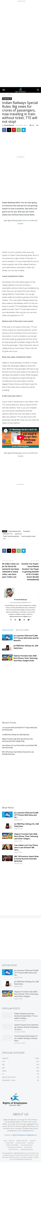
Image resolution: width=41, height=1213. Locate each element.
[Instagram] (16, 620)
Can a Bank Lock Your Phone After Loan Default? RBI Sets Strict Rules (19, 746)
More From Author (22, 630)
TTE (4, 539)
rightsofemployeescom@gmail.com (25, 1135)
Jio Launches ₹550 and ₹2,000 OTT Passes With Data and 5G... (26, 815)
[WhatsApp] (19, 130)
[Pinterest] (14, 130)
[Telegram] (23, 130)
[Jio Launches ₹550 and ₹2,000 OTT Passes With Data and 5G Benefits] (7, 638)
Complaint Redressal (26, 1149)
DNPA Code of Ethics (13, 1145)
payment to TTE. (8, 534)
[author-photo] (20, 593)
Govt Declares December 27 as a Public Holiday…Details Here (25, 1038)
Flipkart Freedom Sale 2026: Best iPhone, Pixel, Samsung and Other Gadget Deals (25, 658)
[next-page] (6, 666)
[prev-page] (3, 666)
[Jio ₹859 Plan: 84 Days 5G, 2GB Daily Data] (7, 648)
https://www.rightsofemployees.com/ (20, 602)
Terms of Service (13, 1149)
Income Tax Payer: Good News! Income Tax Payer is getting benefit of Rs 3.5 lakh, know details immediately (30, 571)
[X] (9, 130)
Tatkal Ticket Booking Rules (11, 536)
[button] (3, 90)
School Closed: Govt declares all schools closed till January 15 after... (26, 1027)
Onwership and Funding (15, 1147)
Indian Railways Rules (15, 531)
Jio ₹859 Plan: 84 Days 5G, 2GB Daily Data (15, 734)
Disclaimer (31, 1143)
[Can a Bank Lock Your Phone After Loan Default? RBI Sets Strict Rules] (7, 847)
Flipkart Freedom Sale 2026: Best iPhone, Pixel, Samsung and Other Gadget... (26, 836)
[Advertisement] (20, 22)
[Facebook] (4, 130)
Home (4, 95)
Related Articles (8, 630)
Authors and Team (21, 1141)
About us (11, 1141)
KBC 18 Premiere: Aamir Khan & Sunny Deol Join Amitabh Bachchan (18, 753)
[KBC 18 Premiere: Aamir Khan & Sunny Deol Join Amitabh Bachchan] (7, 859)
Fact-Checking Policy (27, 1145)
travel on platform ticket (28, 536)
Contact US (32, 1141)
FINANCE (10, 95)
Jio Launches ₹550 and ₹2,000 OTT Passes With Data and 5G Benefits (26, 638)
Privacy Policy (28, 1147)
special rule (18, 534)
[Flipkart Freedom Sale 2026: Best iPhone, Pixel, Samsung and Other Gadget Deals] (7, 658)
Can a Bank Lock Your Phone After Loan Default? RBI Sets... (26, 847)
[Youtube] (29, 620)
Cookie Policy (9, 1143)
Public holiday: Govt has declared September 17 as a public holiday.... (26, 1015)
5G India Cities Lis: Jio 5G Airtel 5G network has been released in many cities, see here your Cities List (10, 570)
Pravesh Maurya (9, 125)
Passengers (26, 531)
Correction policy (20, 1143)
